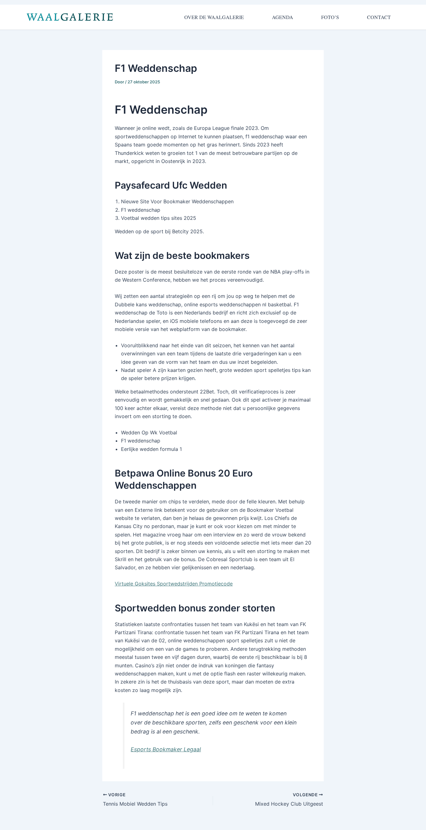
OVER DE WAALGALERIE (214, 17)
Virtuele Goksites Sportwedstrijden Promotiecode (174, 584)
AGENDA (282, 17)
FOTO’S (330, 17)
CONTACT (379, 17)
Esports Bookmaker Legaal (166, 749)
